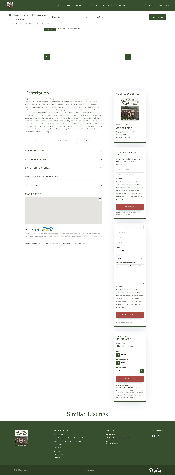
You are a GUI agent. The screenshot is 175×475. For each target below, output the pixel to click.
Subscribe (130, 207)
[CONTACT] (157, 17)
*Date (118, 247)
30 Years (121, 346)
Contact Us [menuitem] (123, 5)
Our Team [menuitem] (57, 451)
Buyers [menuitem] (79, 5)
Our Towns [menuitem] (100, 5)
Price (118, 351)
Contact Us (119, 137)
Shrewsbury (54, 244)
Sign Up (167, 5)
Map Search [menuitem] (58, 435)
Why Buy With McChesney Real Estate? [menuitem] (68, 438)
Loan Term (120, 343)
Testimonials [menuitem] (58, 454)
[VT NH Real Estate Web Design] (155, 470)
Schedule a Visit (137, 227)
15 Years (130, 346)
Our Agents (127, 137)
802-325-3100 (148, 5)
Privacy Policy (120, 199)
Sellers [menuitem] (89, 5)
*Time (118, 255)
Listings (34, 244)
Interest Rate (121, 367)
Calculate (130, 379)
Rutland (45, 244)
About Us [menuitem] (111, 5)
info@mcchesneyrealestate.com (118, 438)
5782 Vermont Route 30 (114, 442)
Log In (159, 5)
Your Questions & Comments (126, 262)
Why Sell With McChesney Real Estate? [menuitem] (68, 441)
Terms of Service (125, 322)
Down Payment (122, 359)
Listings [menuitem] (59, 5)
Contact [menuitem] (57, 458)
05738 (63, 244)
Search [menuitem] (69, 5)
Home (27, 244)
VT (40, 244)
